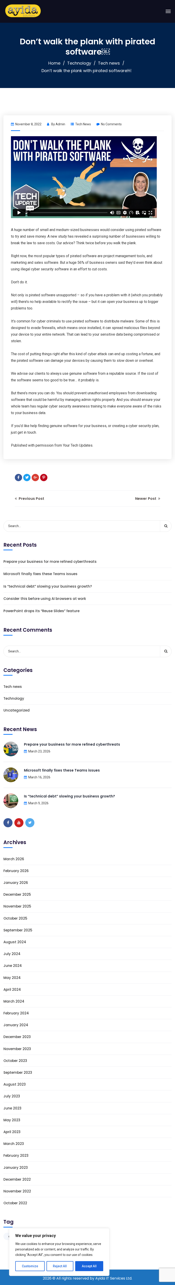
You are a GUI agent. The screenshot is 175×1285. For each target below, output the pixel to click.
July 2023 (11, 1096)
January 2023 (15, 1167)
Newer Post (146, 498)
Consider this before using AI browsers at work (44, 598)
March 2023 (13, 1143)
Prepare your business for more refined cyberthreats (50, 561)
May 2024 (12, 977)
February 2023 (15, 1155)
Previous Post (31, 498)
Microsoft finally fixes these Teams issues (40, 573)
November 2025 (17, 906)
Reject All (60, 1266)
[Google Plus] (35, 477)
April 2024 (12, 989)
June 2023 (12, 1108)
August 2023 (14, 1084)
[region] (59, 1252)
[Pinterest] (43, 477)
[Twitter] (27, 477)
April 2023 (12, 1131)
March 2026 (13, 859)
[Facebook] (18, 477)
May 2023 (11, 1120)
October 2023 (15, 1060)
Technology (79, 63)
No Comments (111, 124)
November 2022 (17, 1191)
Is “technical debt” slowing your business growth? (47, 586)
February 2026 (16, 870)
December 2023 (17, 1036)
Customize (30, 1266)
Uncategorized (16, 710)
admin (60, 124)
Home (54, 63)
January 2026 (15, 882)
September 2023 (17, 1072)
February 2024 (16, 1013)
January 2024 (15, 1025)
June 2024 (12, 965)
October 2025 (15, 918)
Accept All (89, 1266)
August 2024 (14, 942)
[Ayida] (23, 11)
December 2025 (17, 894)
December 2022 (17, 1179)
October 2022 (15, 1203)
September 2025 (17, 930)
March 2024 (13, 1001)
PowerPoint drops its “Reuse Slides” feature (41, 611)
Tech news (109, 63)
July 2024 (12, 953)
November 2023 (17, 1048)
